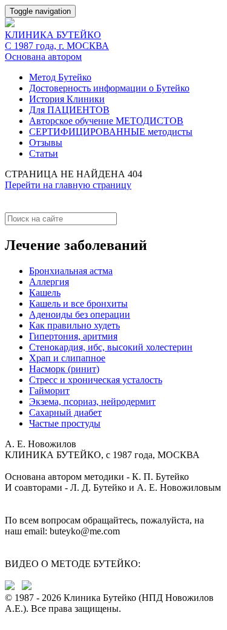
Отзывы (45, 142)
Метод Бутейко (60, 77)
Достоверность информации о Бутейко (109, 88)
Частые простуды (64, 423)
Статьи (43, 153)
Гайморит (49, 391)
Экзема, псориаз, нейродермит (92, 401)
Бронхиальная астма (71, 271)
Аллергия (49, 282)
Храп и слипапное (67, 358)
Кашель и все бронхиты (78, 303)
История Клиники (67, 99)
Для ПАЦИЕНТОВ (69, 110)
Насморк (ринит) (64, 369)
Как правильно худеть (74, 325)
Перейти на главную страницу (68, 185)
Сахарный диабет (65, 412)
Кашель (45, 292)
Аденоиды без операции (79, 314)
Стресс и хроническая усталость (95, 380)
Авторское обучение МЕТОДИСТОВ (106, 121)
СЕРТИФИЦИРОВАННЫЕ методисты (110, 131)
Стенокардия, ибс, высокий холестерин (110, 347)
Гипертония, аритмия (73, 336)
